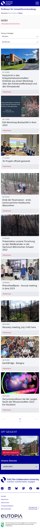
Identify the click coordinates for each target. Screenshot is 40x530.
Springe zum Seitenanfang (32, 508)
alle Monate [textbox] (6, 42)
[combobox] (20, 37)
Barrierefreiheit (6, 509)
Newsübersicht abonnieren (11, 24)
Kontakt (3, 496)
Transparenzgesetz (7, 506)
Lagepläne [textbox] (8, 467)
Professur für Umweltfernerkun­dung (18, 9)
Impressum (4, 499)
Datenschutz (5, 502)
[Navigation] (37, 3)
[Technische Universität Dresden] (7, 3)
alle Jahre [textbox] (5, 36)
